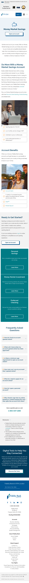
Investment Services (14, 523)
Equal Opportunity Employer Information (14, 565)
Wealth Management (14, 530)
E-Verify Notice (14, 568)
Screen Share (14, 559)
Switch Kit (14, 557)
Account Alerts (9, 191)
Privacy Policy (14, 555)
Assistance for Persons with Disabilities (14, 567)
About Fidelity (14, 536)
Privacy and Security (14, 554)
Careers (14, 538)
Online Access (14, 527)
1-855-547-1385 (14, 411)
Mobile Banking (23, 94)
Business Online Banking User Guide (14, 550)
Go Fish (22, 579)
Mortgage (14, 525)
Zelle (7, 201)
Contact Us (14, 545)
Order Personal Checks (14, 549)
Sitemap (14, 560)
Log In (18, 14)
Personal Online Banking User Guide (14, 552)
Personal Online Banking (12, 94)
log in (18, 233)
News (14, 539)
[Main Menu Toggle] (24, 14)
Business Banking (14, 522)
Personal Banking (14, 528)
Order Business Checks (15, 547)
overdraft (21, 86)
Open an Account (14, 34)
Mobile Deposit (9, 205)
